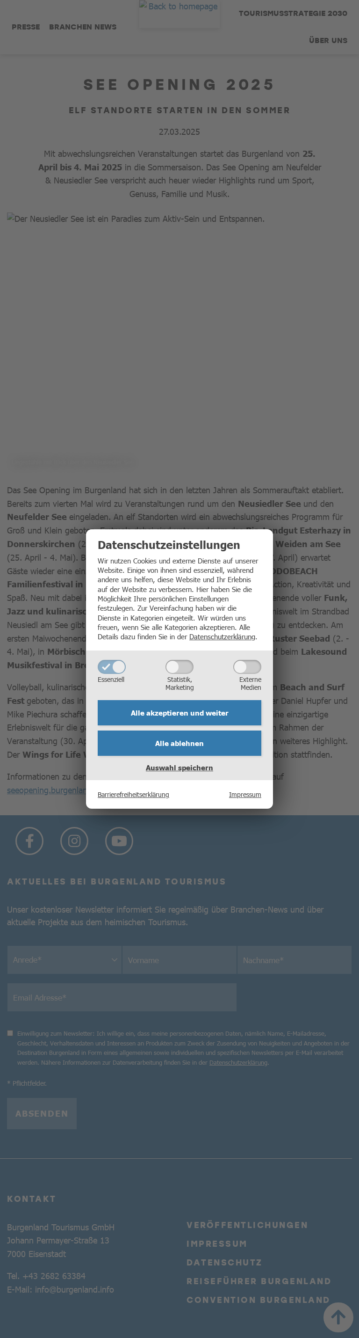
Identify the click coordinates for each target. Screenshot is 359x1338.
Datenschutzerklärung (222, 636)
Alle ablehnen (179, 743)
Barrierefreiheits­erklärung (133, 794)
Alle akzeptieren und (180, 713)
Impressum (245, 794)
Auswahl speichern (179, 767)
